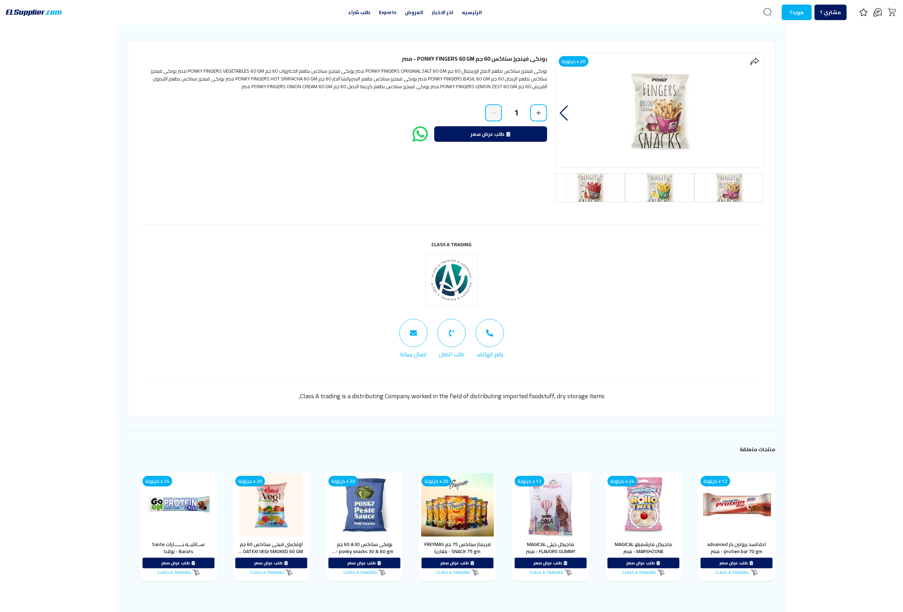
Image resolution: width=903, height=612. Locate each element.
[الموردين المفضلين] (863, 12)
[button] (564, 113)
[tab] (489, 338)
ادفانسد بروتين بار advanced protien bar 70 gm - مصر (736, 548)
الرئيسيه (472, 12)
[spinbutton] (516, 112)
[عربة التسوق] (891, 12)
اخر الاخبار (442, 12)
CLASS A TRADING (451, 244)
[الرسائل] (877, 12)
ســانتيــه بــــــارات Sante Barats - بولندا (178, 548)
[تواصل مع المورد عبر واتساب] (420, 134)
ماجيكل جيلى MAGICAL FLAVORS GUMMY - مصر (550, 548)
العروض (414, 12)
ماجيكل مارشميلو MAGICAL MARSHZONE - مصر (643, 548)
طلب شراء (359, 12)
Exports (387, 12)
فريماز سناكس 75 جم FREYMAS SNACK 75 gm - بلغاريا (457, 548)
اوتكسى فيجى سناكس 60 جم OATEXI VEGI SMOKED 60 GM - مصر (271, 551)
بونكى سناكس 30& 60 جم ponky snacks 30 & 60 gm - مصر (364, 551)
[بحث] (767, 12)
